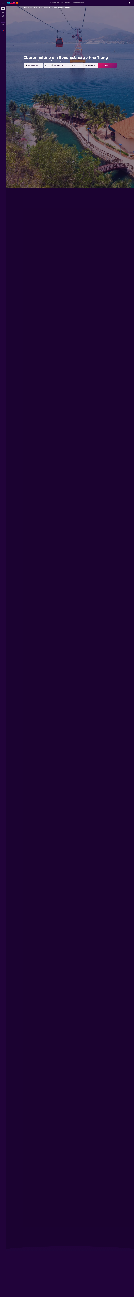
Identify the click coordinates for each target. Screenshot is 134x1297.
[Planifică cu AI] (3, 20)
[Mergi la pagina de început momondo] (12, 3)
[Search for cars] (3, 16)
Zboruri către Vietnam (45, 7)
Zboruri (25, 7)
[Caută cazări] (3, 12)
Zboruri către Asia (34, 7)
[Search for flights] (3, 8)
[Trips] (3, 25)
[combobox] (28, 61)
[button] (3, 3)
